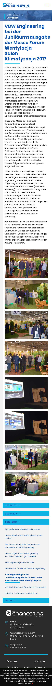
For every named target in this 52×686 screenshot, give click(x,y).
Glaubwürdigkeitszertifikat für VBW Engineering (25, 587)
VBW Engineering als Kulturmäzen (19, 562)
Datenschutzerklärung (35, 681)
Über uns (12, 661)
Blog (27, 667)
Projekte (40, 661)
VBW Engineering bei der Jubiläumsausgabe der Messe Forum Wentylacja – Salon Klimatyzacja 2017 (24, 577)
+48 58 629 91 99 (18, 647)
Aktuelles (12, 667)
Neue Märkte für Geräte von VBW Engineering (25, 568)
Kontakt (40, 667)
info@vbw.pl (16, 644)
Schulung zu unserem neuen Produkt (21, 593)
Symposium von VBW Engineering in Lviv (22, 529)
